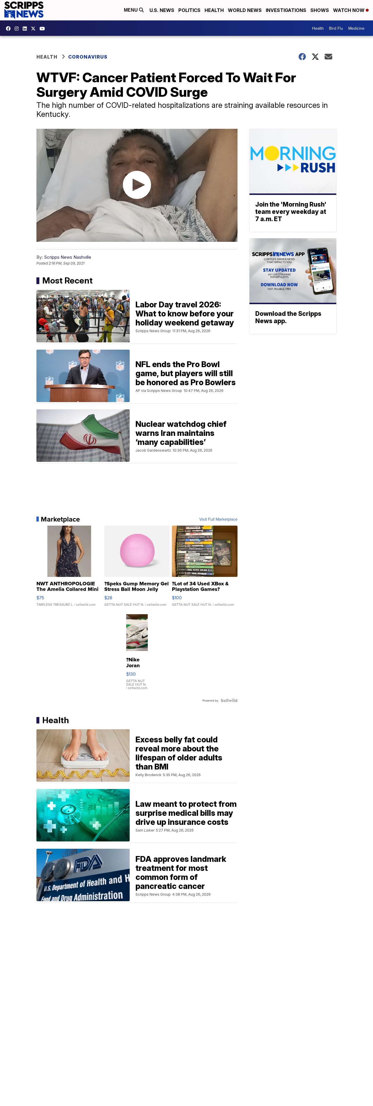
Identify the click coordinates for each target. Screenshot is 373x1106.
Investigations (286, 10)
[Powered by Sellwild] (229, 700)
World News (245, 10)
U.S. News (161, 10)
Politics (189, 10)
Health (214, 10)
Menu (131, 10)
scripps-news (26, 28)
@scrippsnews (44, 28)
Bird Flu (336, 28)
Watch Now (349, 10)
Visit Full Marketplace (218, 519)
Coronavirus (88, 57)
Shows (319, 10)
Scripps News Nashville (67, 257)
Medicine (356, 28)
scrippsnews (9, 28)
